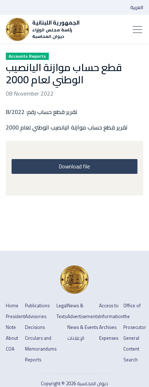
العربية (136, 7)
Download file (74, 166)
